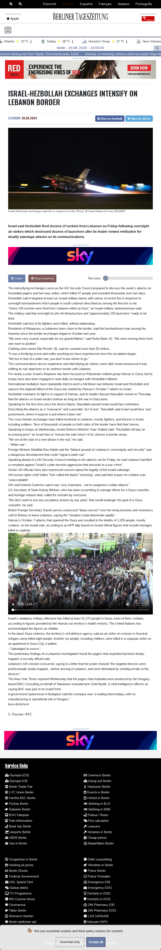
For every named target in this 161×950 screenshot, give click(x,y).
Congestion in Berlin (23, 859)
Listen (18, 278)
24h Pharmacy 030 (100, 905)
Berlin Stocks (18, 871)
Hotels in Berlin (97, 798)
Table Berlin (17, 910)
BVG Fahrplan (18, 815)
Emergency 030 (98, 882)
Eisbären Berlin (19, 809)
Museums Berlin (98, 787)
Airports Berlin (20, 832)
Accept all (96, 942)
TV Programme (20, 893)
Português (143, 4)
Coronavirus (17, 905)
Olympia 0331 (19, 775)
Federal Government (23, 876)
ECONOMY (14, 118)
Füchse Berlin (18, 804)
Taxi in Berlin (17, 843)
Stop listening (44, 278)
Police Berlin (96, 871)
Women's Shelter (21, 916)
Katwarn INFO (97, 922)
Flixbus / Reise (97, 815)
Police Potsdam (98, 876)
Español (86, 4)
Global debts (18, 888)
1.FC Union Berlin (21, 792)
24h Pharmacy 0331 (101, 910)
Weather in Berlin (100, 865)
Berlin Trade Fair (20, 787)
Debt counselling (99, 859)
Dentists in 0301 (98, 893)
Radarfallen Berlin (100, 843)
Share (111, 118)
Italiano (124, 4)
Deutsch (49, 4)
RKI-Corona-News (21, 899)
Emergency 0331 (99, 888)
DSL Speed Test (21, 882)
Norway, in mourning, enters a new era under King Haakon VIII (101, 54)
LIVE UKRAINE (98, 916)
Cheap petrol (96, 838)
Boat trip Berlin (19, 826)
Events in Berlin (97, 792)
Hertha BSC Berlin (21, 798)
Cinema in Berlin (99, 775)
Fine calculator (98, 821)
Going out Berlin (99, 781)
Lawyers (93, 826)
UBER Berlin (17, 838)
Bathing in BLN (99, 804)
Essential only (70, 942)
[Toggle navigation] (8, 30)
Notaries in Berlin (99, 832)
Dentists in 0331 (98, 899)
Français (105, 4)
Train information (20, 821)
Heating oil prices (21, 865)
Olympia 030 (18, 781)
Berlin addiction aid (22, 922)
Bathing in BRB (99, 809)
